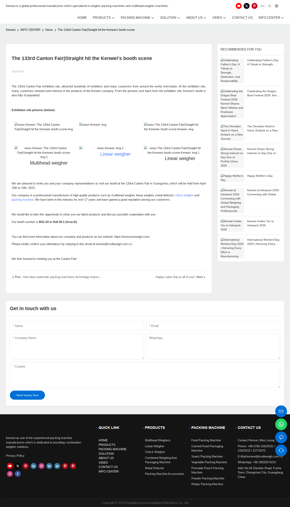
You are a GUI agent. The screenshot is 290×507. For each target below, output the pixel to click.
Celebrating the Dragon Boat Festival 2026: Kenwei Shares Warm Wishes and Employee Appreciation (264, 93)
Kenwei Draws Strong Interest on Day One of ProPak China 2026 (261, 151)
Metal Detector (154, 468)
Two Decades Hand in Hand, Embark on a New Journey (262, 129)
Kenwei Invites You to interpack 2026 (260, 223)
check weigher (184, 195)
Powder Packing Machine (207, 478)
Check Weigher (155, 452)
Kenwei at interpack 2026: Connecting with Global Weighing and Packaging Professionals (263, 192)
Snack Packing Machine (207, 456)
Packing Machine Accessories (164, 473)
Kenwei (10, 29)
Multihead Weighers (157, 440)
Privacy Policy (15, 455)
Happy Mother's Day (260, 175)
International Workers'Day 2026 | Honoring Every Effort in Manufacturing (263, 242)
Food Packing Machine (206, 440)
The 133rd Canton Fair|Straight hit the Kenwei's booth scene (96, 29)
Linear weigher (115, 154)
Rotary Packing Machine (207, 484)
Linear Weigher (154, 446)
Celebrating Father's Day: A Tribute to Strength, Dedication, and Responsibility (263, 62)
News (49, 29)
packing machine (23, 199)
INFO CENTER (30, 29)
